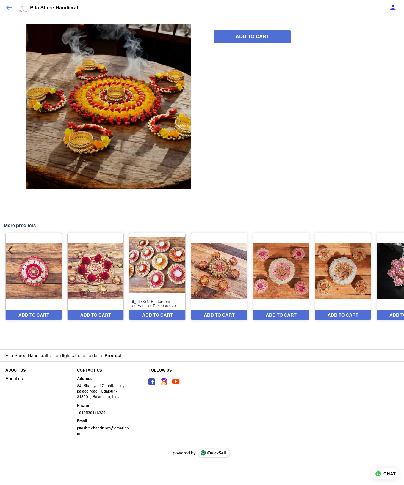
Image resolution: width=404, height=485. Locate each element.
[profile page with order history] (393, 7)
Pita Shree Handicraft (55, 7)
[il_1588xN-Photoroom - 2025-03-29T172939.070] (157, 276)
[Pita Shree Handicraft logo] (23, 8)
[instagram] (163, 381)
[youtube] (175, 381)
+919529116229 (91, 412)
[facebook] (151, 381)
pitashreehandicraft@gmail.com (103, 430)
